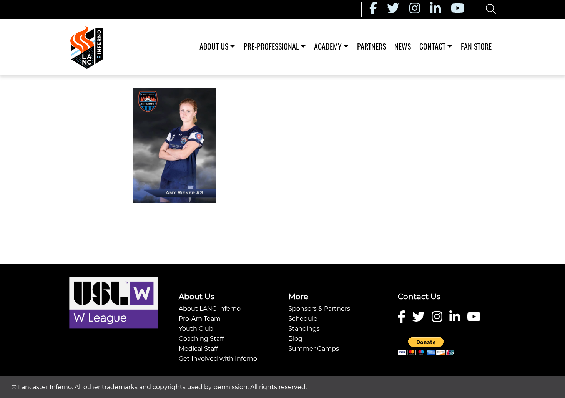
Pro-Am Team (200, 318)
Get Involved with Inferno (218, 358)
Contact (432, 47)
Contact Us (419, 296)
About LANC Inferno (210, 308)
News (402, 47)
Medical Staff (198, 348)
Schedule (302, 318)
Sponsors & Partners (319, 308)
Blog (295, 338)
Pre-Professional (271, 47)
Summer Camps (313, 348)
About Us (213, 47)
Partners (371, 47)
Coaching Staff (201, 338)
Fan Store (476, 47)
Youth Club (196, 328)
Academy (328, 47)
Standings (304, 328)
